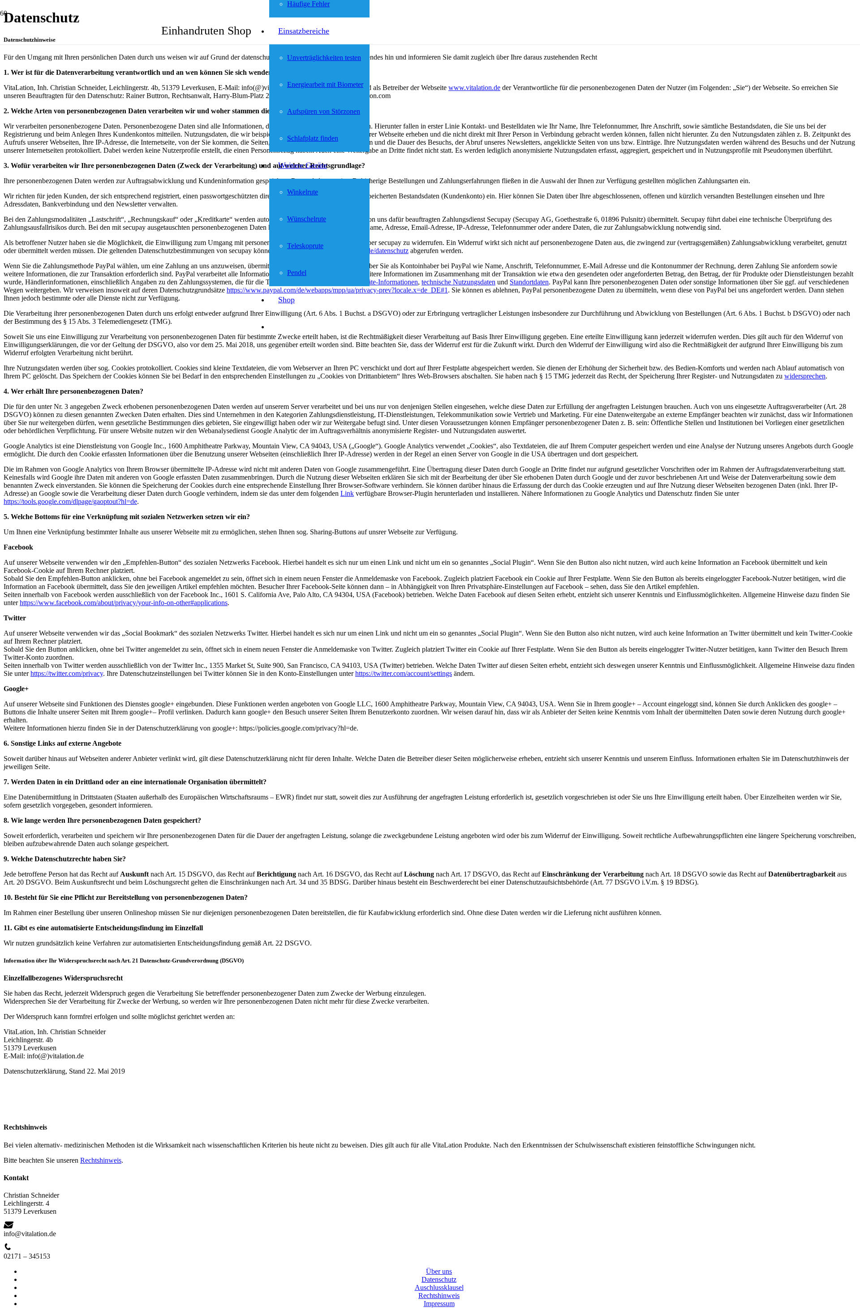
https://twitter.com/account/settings (403, 673)
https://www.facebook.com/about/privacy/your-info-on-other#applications (124, 602)
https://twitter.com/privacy (66, 673)
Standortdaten (529, 282)
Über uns (439, 1271)
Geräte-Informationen (387, 282)
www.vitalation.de (474, 87)
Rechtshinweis (100, 1160)
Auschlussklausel (439, 1287)
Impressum (439, 1303)
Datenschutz (438, 1279)
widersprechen (805, 376)
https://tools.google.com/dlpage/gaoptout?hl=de (70, 501)
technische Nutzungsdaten (458, 282)
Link (347, 493)
